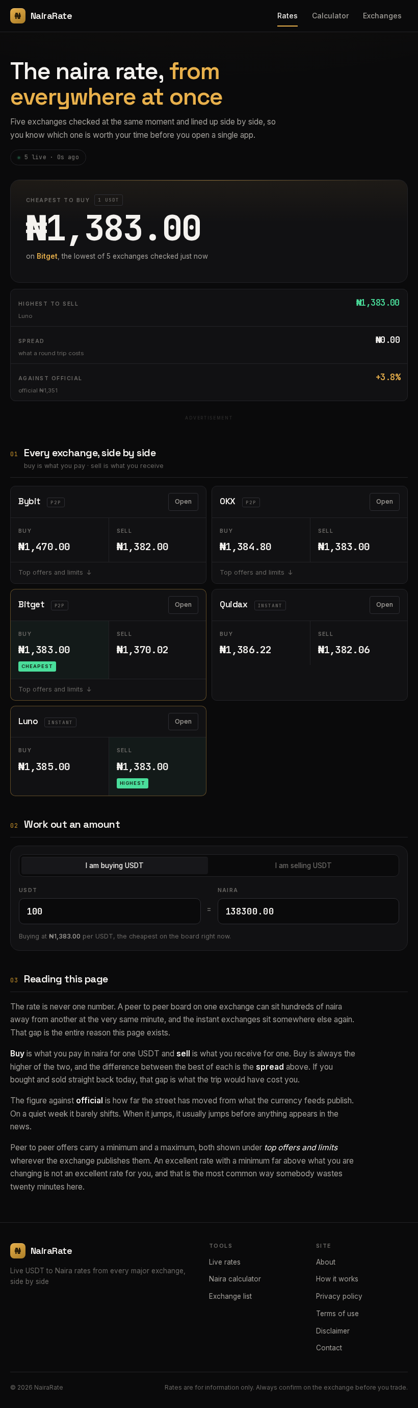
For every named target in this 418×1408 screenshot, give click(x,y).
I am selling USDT (303, 865)
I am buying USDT (115, 865)
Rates (287, 15)
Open (183, 501)
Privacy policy (339, 1296)
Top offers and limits (50, 572)
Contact (329, 1348)
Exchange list (230, 1296)
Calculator (330, 15)
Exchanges (382, 15)
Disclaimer (333, 1331)
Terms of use (337, 1314)
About (325, 1262)
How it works (337, 1279)
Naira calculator (235, 1279)
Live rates (225, 1262)
